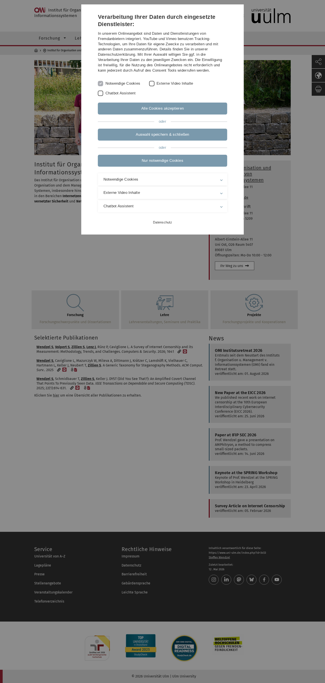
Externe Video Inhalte (175, 83)
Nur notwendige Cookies (162, 160)
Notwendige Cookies (122, 83)
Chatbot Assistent (120, 93)
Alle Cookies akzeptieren (162, 108)
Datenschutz (162, 222)
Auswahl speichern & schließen (162, 134)
